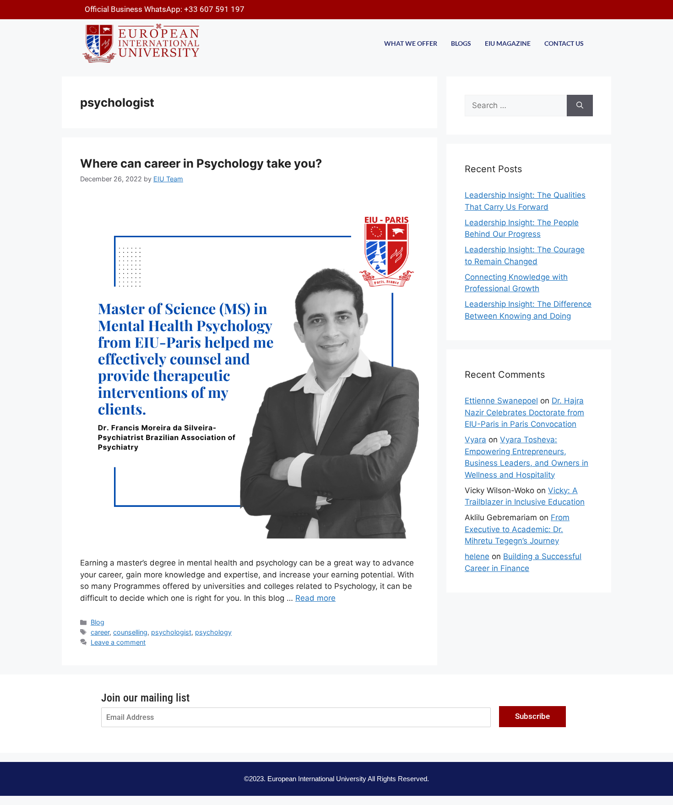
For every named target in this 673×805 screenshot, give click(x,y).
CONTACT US (564, 43)
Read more (315, 598)
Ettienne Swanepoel (501, 400)
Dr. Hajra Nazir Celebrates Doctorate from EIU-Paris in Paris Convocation (524, 412)
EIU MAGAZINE (508, 43)
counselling (130, 632)
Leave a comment (118, 642)
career (100, 632)
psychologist (171, 632)
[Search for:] (516, 106)
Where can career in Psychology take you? (201, 163)
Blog (97, 622)
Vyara (475, 439)
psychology (213, 632)
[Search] (580, 106)
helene (477, 556)
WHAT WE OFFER (410, 43)
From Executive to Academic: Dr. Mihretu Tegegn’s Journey (517, 529)
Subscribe (532, 716)
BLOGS (461, 43)
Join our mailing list (145, 697)
